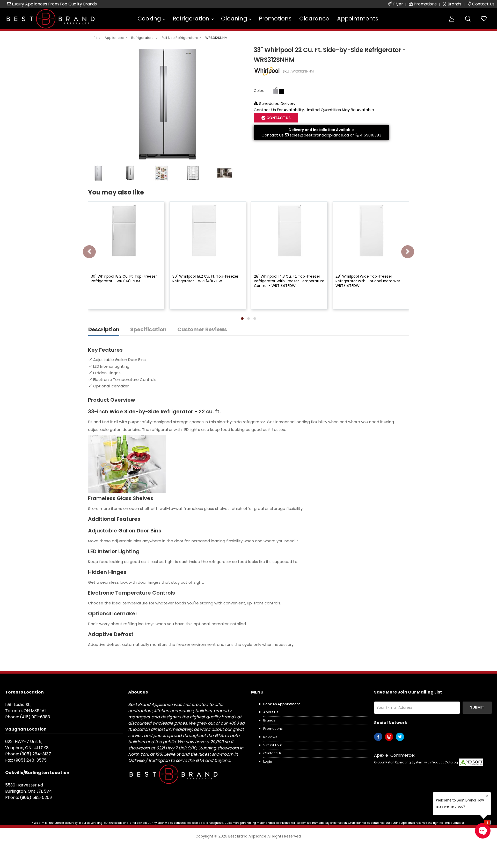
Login (267, 761)
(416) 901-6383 (35, 717)
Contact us (272, 753)
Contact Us (272, 135)
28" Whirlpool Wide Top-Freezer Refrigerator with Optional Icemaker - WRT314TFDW (369, 281)
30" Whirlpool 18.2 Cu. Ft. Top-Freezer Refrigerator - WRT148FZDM (124, 279)
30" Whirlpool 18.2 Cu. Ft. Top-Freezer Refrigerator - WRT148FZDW (205, 279)
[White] (287, 91)
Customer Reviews (202, 329)
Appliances (114, 37)
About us (270, 712)
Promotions (275, 19)
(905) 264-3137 (35, 754)
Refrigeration (191, 19)
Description (103, 329)
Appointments (357, 19)
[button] (242, 318)
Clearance (314, 19)
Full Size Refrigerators (180, 37)
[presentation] (89, 251)
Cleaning (234, 19)
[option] (167, 104)
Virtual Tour (272, 745)
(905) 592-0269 (36, 797)
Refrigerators (142, 37)
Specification (148, 329)
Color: (259, 90)
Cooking (149, 19)
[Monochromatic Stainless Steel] (275, 91)
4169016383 (370, 135)
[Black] (281, 91)
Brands (269, 720)
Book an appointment (281, 704)
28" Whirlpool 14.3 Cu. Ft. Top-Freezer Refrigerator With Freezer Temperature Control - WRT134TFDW (289, 281)
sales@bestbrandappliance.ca (319, 135)
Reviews (270, 736)
